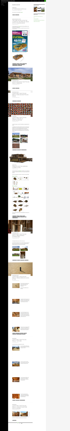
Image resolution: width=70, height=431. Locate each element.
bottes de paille (24, 63)
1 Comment (20, 10)
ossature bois (22, 64)
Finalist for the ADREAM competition (20, 167)
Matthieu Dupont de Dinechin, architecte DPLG (8, 0)
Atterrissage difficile (19, 9)
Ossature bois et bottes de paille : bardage (20, 82)
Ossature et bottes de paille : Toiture (19, 340)
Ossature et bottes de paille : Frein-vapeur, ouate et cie (20, 278)
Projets (15, 7)
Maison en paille (14, 80)
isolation (19, 64)
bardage (18, 63)
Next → (22, 423)
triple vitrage (20, 65)
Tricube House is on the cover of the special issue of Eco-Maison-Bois (20, 22)
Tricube (19, 26)
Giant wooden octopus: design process (38, 16)
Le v (34, 17)
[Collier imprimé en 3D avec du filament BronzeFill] (35, 10)
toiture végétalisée (15, 65)
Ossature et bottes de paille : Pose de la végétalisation (19, 119)
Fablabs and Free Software (37, 21)
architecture (14, 63)
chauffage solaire (15, 64)
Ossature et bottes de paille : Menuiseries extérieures (19, 235)
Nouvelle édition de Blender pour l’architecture (39, 20)
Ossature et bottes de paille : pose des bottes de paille (20, 95)
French (22, 12)
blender (13, 7)
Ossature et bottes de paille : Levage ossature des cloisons (19, 407)
